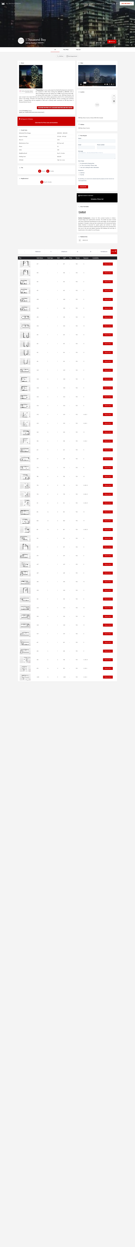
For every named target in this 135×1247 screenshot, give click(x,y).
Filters (113, 251)
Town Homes (90, 3)
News (108, 3)
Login (72, 3)
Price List (78, 49)
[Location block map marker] (97, 105)
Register (77, 3)
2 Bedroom (64, 251)
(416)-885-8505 (125, 3)
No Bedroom (104, 251)
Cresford (34, 43)
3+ (90, 251)
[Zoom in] (114, 96)
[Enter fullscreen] (114, 101)
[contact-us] (55, 107)
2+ (77, 251)
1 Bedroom (38, 251)
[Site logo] (3, 3)
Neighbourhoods (100, 3)
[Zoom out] (114, 98)
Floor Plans (66, 49)
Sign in (117, 3)
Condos (83, 3)
